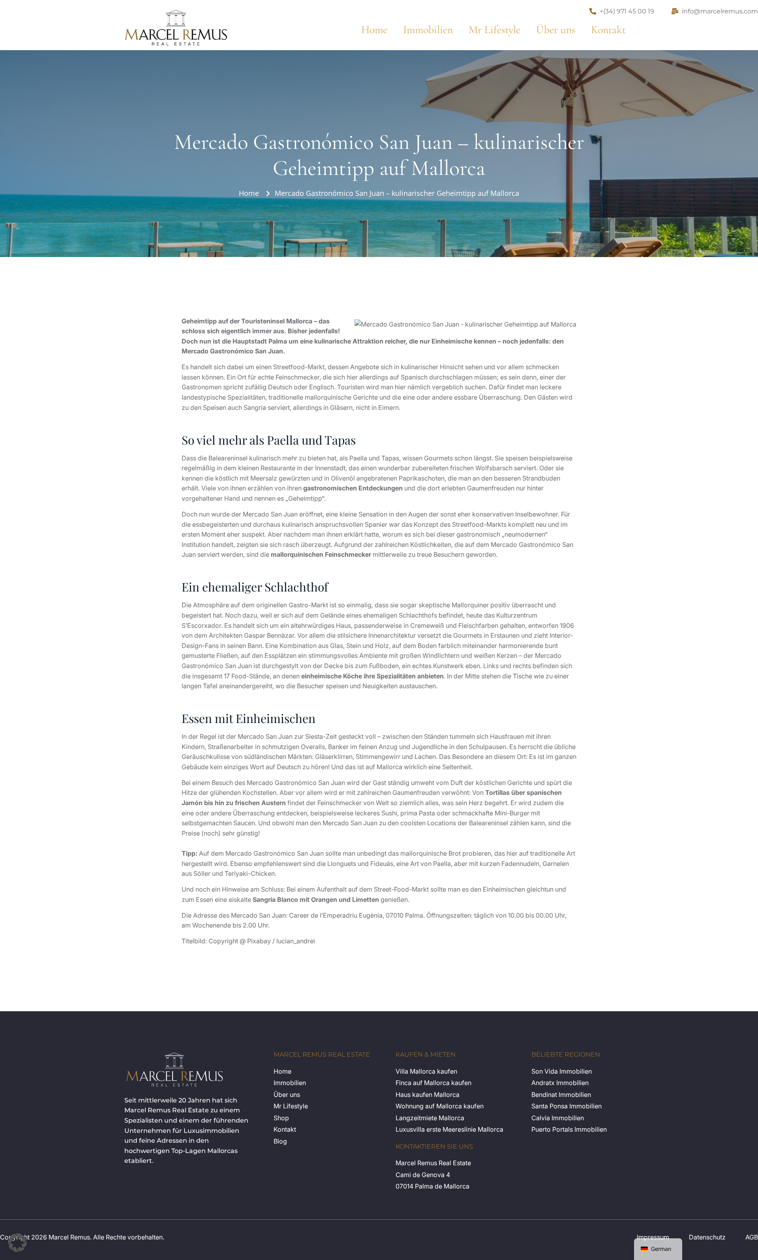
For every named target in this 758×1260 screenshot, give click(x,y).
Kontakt (608, 29)
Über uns (555, 29)
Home (374, 29)
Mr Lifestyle (494, 29)
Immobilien (428, 29)
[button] (17, 1242)
